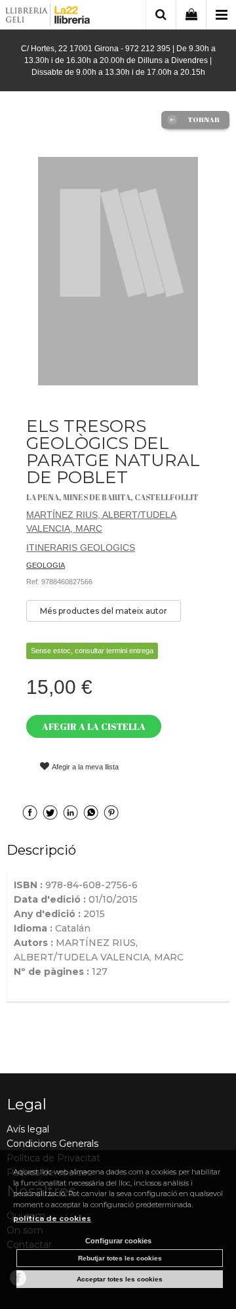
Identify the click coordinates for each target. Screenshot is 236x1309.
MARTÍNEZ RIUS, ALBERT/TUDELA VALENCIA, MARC (101, 521)
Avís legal (28, 1129)
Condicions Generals (52, 1143)
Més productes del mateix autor (103, 611)
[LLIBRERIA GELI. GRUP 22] (48, 16)
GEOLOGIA (45, 565)
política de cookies (52, 1218)
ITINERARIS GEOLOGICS (80, 547)
